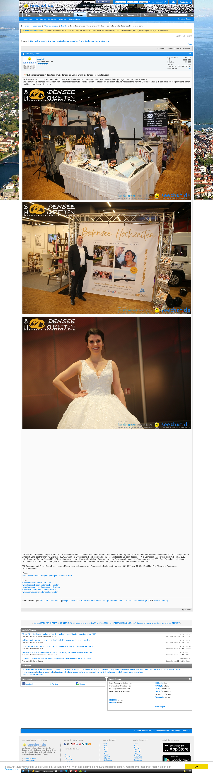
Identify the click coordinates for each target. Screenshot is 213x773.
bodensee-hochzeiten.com (73, 670)
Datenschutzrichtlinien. (18, 769)
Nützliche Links (74, 19)
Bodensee (37, 26)
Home (28, 15)
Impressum (69, 761)
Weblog (107, 756)
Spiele (147, 15)
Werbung (68, 759)
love (70, 672)
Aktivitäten (118, 15)
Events (67, 15)
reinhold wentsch (99, 672)
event (132, 670)
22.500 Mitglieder (30, 758)
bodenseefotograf (92, 670)
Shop (136, 744)
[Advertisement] (106, 719)
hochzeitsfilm (159, 670)
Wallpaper (137, 754)
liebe (65, 672)
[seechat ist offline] (29, 63)
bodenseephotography (109, 670)
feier (137, 670)
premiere (87, 672)
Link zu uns (108, 760)
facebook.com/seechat (50, 600)
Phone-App (138, 756)
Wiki (105, 752)
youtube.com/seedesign (136, 600)
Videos (54, 15)
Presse (106, 754)
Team (106, 750)
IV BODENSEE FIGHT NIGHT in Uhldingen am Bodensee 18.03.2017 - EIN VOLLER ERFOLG (58, 646)
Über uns (107, 758)
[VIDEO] (158, 692)
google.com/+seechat (72, 600)
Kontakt (137, 731)
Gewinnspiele (133, 15)
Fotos (41, 15)
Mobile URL (138, 758)
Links (105, 15)
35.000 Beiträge (29, 760)
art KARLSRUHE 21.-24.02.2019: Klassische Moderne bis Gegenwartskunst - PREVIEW (145, 623)
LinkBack (160, 48)
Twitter (55, 684)
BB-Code (159, 683)
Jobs (66, 755)
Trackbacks (159, 697)
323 (189, 68)
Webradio (137, 752)
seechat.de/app (161, 600)
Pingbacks (113, 700)
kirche (51, 672)
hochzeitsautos (146, 670)
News (106, 748)
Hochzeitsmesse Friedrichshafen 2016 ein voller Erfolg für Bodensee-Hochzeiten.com (57, 653)
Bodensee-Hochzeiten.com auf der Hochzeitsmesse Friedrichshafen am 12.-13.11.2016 (58, 659)
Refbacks (112, 703)
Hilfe (173, 2)
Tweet (190, 44)
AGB (105, 746)
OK (196, 766)
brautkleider (124, 670)
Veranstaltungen (51, 26)
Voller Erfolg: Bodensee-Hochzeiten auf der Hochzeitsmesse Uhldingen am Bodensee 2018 (59, 634)
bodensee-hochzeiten (52, 670)
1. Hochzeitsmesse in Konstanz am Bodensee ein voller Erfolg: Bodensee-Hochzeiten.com (69, 41)
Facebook (29, 684)
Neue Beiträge (28, 19)
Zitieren (188, 610)
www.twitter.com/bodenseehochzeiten (39, 589)
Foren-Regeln (159, 707)
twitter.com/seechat (92, 600)
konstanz (59, 672)
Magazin (93, 15)
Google (82, 684)
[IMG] (157, 689)
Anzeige (186, 48)
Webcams (137, 750)
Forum (80, 15)
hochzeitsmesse (28, 672)
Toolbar (136, 746)
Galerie (159, 15)
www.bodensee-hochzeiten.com (36, 582)
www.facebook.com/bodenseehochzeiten (40, 585)
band (40, 670)
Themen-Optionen (173, 48)
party (81, 672)
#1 (190, 54)
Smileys (158, 686)
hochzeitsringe (42, 672)
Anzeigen (137, 748)
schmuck (111, 672)
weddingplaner (129, 672)
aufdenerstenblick (29, 670)
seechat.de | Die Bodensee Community (158, 731)
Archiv (177, 731)
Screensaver (138, 760)
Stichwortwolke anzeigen (32, 675)
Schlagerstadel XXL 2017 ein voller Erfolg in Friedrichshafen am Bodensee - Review (56, 640)
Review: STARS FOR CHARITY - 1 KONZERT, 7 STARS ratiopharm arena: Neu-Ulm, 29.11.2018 (71, 623)
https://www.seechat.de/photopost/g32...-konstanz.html (47, 575)
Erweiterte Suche (184, 19)
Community (52, 19)
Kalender (43, 19)
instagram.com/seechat (113, 600)
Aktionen (62, 19)
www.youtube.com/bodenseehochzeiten (40, 592)
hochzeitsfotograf (172, 670)
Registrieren (185, 2)
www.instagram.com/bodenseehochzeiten (41, 587)
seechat (119, 672)
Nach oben (186, 731)
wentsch (139, 672)
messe (75, 672)
